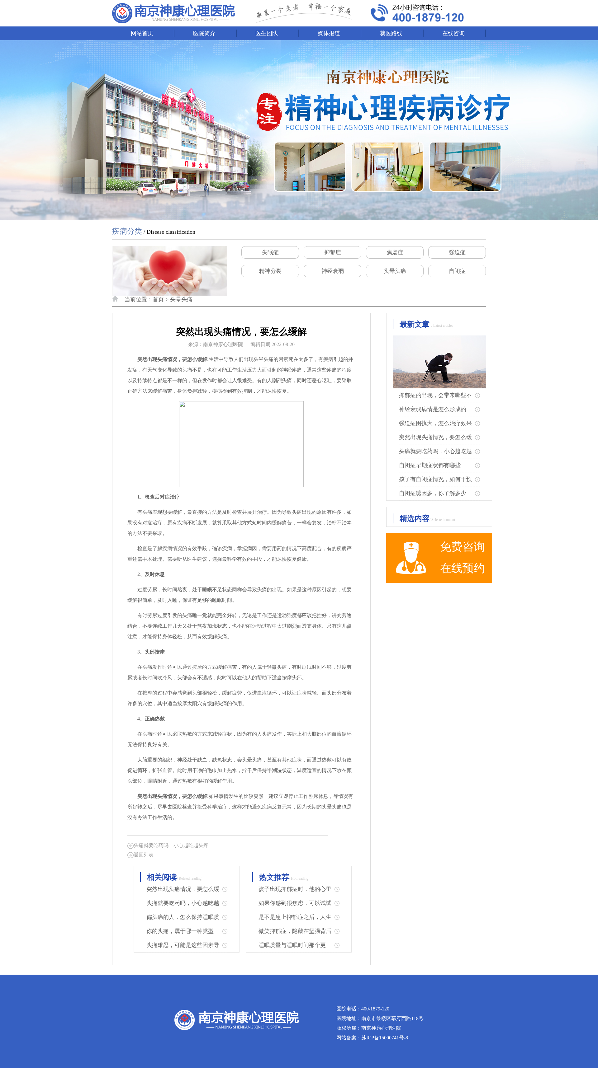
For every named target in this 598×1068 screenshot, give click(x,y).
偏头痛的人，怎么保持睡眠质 (182, 917)
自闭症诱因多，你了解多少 (432, 493)
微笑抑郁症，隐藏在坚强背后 (295, 931)
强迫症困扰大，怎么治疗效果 (435, 423)
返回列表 (144, 854)
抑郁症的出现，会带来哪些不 (435, 395)
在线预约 (462, 568)
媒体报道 (329, 33)
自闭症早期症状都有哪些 (430, 465)
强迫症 (457, 252)
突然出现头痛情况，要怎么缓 (182, 889)
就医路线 (391, 33)
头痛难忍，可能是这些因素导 (182, 945)
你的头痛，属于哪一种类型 (180, 931)
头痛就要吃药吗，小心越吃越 (182, 903)
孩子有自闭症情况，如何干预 (435, 479)
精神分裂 (270, 271)
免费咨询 (462, 547)
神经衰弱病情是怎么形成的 (432, 409)
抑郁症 (332, 252)
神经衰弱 (332, 271)
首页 (158, 299)
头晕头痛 (395, 271)
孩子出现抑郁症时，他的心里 (295, 889)
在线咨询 (453, 33)
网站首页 (142, 33)
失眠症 (270, 252)
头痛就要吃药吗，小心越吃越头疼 (171, 845)
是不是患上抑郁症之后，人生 (295, 917)
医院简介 (204, 33)
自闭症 (457, 271)
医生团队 (266, 33)
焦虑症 (395, 252)
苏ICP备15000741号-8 (384, 1037)
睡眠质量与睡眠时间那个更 (292, 945)
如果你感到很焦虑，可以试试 (295, 903)
